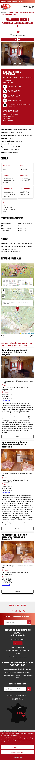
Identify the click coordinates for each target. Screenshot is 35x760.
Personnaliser (17, 757)
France (10, 695)
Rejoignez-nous (17, 605)
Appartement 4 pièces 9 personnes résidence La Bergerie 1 (14, 352)
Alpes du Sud (20, 695)
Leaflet (23, 333)
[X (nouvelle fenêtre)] (16, 611)
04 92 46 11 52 (14, 91)
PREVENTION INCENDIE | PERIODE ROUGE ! (12, 1)
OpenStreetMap (30, 333)
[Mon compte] (30, 6)
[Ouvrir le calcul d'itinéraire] (3, 297)
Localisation (15, 39)
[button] (33, 6)
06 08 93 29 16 (14, 96)
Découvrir (17, 436)
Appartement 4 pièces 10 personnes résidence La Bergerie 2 (15, 444)
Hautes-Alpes (17, 699)
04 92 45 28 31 (14, 86)
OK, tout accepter (17, 747)
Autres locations (19, 39)
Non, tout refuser (17, 752)
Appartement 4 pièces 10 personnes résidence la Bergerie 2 (15, 537)
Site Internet (6, 400)
